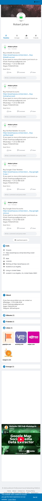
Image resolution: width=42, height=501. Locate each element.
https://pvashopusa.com (21, 264)
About (14, 491)
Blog (28, 493)
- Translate (14, 49)
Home (9, 491)
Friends (9, 321)
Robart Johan (21, 24)
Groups (9, 366)
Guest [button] (37, 2)
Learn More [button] (12, 499)
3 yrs (9, 49)
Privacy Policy (30, 491)
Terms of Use (8, 493)
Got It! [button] (35, 497)
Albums (9, 315)
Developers (34, 493)
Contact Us (21, 491)
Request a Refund (19, 493)
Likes (8, 328)
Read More (6, 69)
